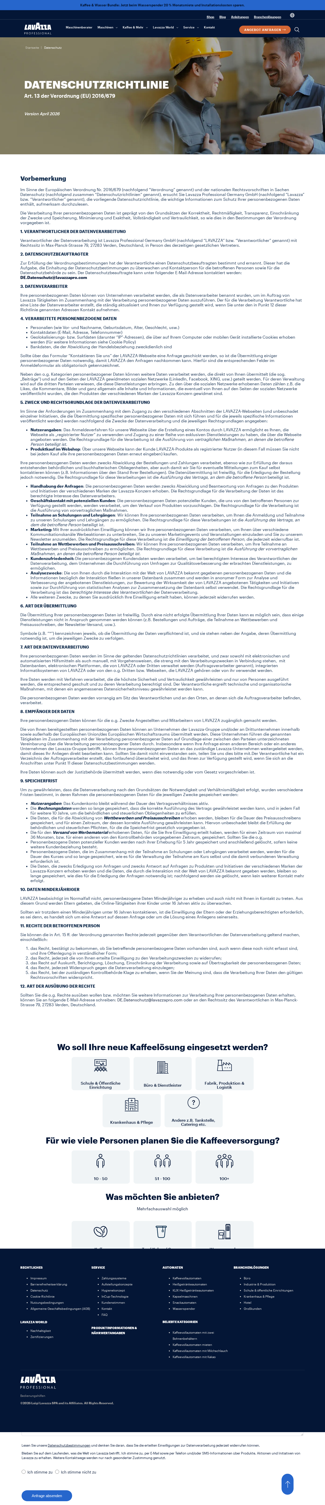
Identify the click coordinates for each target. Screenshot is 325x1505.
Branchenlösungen (267, 17)
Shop (210, 17)
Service (188, 27)
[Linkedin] (298, 1380)
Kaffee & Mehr (133, 27)
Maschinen (105, 27)
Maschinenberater (79, 27)
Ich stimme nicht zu (78, 1472)
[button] (292, 1484)
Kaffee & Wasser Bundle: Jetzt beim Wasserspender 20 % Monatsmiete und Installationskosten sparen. (162, 5)
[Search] (297, 30)
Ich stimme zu (40, 1472)
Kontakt (209, 27)
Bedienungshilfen (32, 1395)
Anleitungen (240, 17)
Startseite (32, 47)
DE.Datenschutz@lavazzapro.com (150, 999)
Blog (222, 17)
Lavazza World (163, 27)
